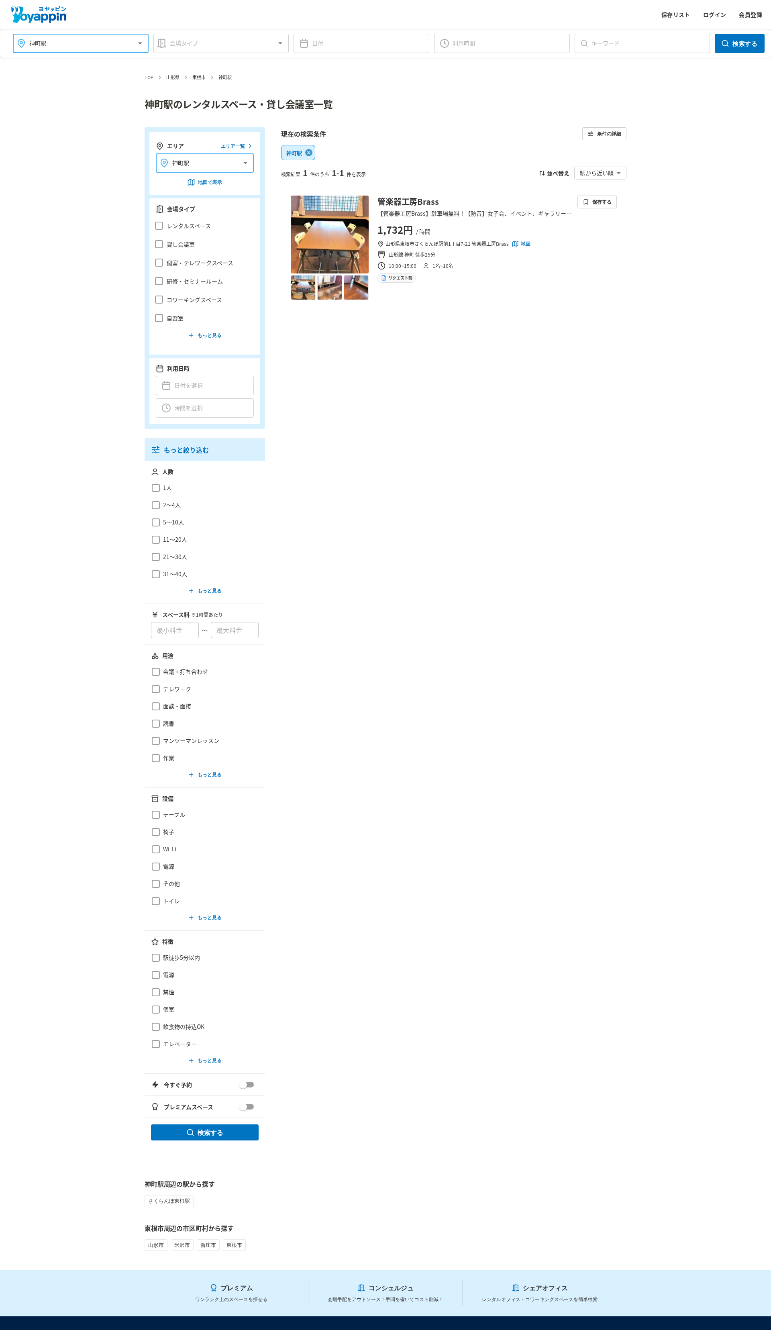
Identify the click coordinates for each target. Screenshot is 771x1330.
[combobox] (75, 43)
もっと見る (210, 335)
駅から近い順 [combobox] (597, 173)
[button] (202, 225)
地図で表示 (210, 182)
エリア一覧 (233, 146)
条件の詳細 (609, 133)
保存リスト (675, 14)
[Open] (140, 43)
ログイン (714, 14)
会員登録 (750, 14)
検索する (744, 43)
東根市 (199, 77)
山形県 (172, 77)
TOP (149, 77)
